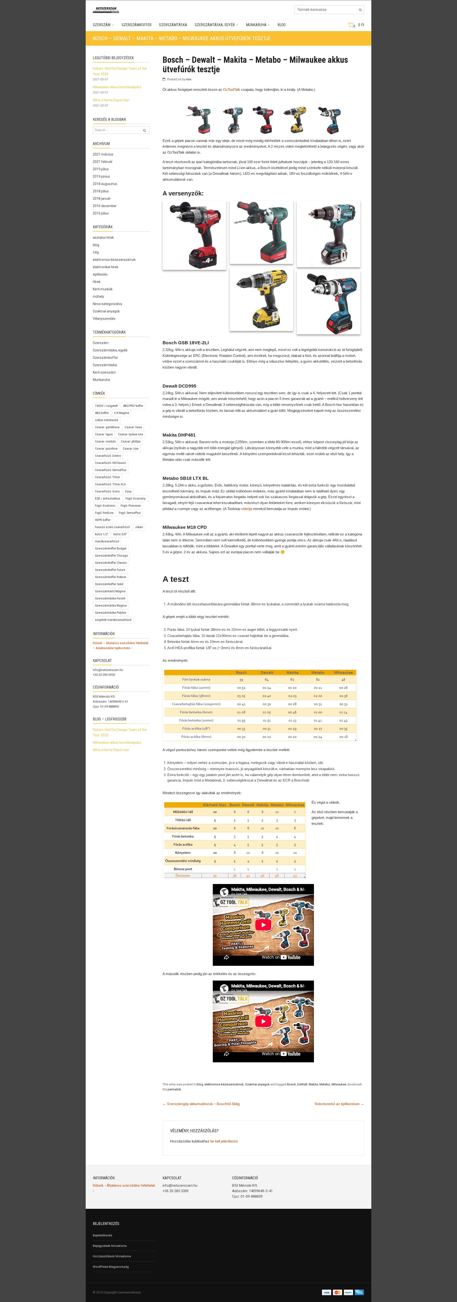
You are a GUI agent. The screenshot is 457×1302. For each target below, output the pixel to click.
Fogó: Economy (135, 498)
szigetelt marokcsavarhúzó (113, 620)
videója (246, 509)
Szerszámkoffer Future (110, 570)
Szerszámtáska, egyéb (215, 25)
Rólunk (97, 643)
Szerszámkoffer (136, 25)
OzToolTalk (231, 89)
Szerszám (101, 25)
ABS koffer (102, 413)
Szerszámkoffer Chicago (111, 555)
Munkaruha (256, 25)
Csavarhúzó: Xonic (107, 491)
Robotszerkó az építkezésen (339, 1104)
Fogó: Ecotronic (105, 505)
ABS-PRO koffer (133, 406)
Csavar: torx (131, 448)
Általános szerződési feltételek (127, 643)
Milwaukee (339, 1084)
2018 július (101, 191)
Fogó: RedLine (104, 513)
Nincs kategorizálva (107, 304)
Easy (128, 491)
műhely (98, 296)
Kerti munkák (103, 289)
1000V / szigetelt (106, 406)
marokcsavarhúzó (107, 541)
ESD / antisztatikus (107, 498)
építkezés (100, 274)
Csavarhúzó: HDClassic (110, 463)
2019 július (101, 169)
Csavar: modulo (105, 441)
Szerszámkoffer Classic (111, 562)
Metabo (324, 1084)
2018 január (102, 198)
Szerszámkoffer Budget (110, 548)
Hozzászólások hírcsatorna (112, 1256)
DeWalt (302, 1084)
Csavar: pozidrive (106, 448)
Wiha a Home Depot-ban (111, 100)
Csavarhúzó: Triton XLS (110, 484)
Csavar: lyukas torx (130, 434)
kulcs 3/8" (120, 534)
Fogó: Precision (131, 505)
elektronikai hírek (105, 267)
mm (188, 79)
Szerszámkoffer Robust (110, 577)
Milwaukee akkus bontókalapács (117, 87)
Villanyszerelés (104, 319)
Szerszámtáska (173, 25)
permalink (174, 1089)
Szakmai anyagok (257, 1084)
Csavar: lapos (104, 434)
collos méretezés (106, 420)
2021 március (103, 154)
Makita (313, 1084)
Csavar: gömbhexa (107, 427)
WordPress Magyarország (111, 1266)
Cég (96, 252)
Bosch (291, 1084)
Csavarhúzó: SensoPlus (110, 470)
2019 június (101, 176)
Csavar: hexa (133, 427)
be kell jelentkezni (224, 1141)
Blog (282, 25)
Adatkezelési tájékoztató (113, 648)
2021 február (103, 162)
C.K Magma (121, 413)
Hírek (96, 282)
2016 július (101, 213)
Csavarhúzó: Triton (107, 477)
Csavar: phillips (131, 441)
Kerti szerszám (104, 372)
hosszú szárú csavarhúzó (112, 527)
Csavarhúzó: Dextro (108, 455)
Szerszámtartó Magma (110, 591)
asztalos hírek (103, 237)
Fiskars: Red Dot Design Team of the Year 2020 (120, 71)
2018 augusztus (105, 184)
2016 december (105, 206)
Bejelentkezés (102, 1235)
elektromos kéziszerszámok (224, 1084)
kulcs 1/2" (101, 534)
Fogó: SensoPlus (130, 513)
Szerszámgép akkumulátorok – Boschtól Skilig (201, 1104)
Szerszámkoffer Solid (109, 584)
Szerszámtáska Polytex (110, 612)
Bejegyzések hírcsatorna (110, 1246)
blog (200, 1084)
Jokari (139, 527)
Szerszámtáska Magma (111, 605)
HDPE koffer (102, 520)
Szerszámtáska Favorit (110, 598)
